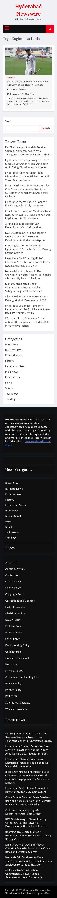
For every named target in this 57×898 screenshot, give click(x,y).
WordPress (45, 893)
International (13, 377)
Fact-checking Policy (17, 645)
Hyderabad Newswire (35, 890)
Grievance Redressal (17, 658)
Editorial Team (13, 632)
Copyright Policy (15, 594)
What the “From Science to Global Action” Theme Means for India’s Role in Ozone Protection (27, 322)
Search (9, 121)
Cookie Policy (13, 581)
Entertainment (13, 355)
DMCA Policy (13, 620)
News (8, 383)
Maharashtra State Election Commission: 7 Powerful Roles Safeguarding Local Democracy (23, 287)
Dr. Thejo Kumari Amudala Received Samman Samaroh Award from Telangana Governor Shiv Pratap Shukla (28, 151)
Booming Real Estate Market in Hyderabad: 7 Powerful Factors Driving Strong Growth (28, 249)
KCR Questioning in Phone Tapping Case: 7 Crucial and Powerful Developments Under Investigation (25, 236)
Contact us (11, 575)
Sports (11, 78)
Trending (10, 399)
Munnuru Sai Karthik (17, 89)
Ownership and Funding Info (22, 677)
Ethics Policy (12, 639)
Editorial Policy (14, 626)
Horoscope (11, 664)
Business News (14, 350)
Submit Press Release (17, 702)
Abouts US (11, 562)
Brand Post (11, 344)
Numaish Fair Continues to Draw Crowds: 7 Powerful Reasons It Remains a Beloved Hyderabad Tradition (28, 275)
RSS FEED (11, 696)
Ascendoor (20, 893)
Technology (12, 393)
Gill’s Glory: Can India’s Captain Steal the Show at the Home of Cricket (27, 83)
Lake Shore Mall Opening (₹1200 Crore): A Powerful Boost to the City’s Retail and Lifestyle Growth (27, 262)
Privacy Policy (13, 683)
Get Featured (13, 651)
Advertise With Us (16, 569)
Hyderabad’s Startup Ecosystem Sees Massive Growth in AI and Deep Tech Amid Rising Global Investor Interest (27, 164)
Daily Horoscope (15, 607)
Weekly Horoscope (16, 709)
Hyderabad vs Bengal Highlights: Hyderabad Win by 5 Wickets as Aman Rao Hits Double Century (27, 309)
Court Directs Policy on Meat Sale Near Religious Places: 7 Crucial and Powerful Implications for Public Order (28, 214)
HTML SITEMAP (14, 671)
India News (11, 372)
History (9, 361)
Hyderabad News (15, 366)
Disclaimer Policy (15, 613)
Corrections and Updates (20, 601)
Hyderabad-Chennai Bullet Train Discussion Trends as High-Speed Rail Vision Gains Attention (27, 176)
